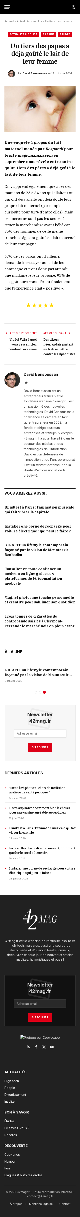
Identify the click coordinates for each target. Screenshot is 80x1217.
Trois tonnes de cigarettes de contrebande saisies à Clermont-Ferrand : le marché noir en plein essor (39, 621)
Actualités (23, 21)
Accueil (9, 21)
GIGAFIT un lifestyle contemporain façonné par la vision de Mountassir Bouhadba (36, 550)
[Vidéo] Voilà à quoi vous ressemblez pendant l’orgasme (22, 344)
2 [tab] (40, 692)
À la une (49, 34)
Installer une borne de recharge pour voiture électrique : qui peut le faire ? (37, 528)
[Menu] (7, 7)
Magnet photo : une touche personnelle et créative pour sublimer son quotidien (39, 600)
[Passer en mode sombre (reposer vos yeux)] (73, 7)
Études (65, 34)
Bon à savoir (16, 1112)
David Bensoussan (34, 73)
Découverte (16, 1146)
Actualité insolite (23, 34)
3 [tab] (44, 692)
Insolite (37, 21)
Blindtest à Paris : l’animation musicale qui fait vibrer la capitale (39, 509)
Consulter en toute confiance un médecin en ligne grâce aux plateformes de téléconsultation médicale (33, 576)
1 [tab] (36, 692)
